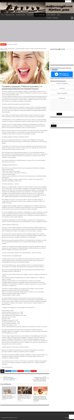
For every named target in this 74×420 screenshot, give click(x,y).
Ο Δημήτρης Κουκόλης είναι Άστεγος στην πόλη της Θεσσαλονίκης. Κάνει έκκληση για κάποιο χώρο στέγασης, (39, 379)
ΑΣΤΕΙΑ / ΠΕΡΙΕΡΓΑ (51, 14)
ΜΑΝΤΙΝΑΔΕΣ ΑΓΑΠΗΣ (12, 44)
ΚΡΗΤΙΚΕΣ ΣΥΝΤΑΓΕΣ (21, 14)
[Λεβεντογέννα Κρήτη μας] (37, 7)
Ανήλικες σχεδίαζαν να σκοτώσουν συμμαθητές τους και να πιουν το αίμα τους (10, 378)
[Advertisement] (37, 31)
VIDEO (58, 14)
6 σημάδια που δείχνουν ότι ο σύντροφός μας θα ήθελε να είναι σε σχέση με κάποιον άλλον (24, 397)
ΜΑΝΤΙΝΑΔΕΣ (30, 14)
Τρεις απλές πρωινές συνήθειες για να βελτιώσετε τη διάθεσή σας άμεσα (8, 397)
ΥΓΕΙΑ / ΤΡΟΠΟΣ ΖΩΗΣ (40, 14)
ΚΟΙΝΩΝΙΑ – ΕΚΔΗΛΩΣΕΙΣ (52, 17)
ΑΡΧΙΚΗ (16, 1)
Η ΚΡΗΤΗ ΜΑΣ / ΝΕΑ (9, 14)
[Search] (72, 1)
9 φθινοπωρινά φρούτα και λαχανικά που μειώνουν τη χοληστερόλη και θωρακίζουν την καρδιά (40, 398)
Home (1, 48)
